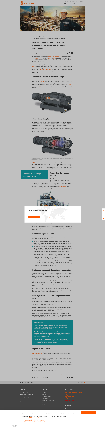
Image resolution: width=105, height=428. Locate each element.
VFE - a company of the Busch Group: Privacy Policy (33, 420)
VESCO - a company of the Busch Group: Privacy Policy (34, 421)
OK (88, 412)
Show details (24, 425)
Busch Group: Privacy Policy (29, 419)
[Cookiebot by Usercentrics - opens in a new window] (14, 426)
